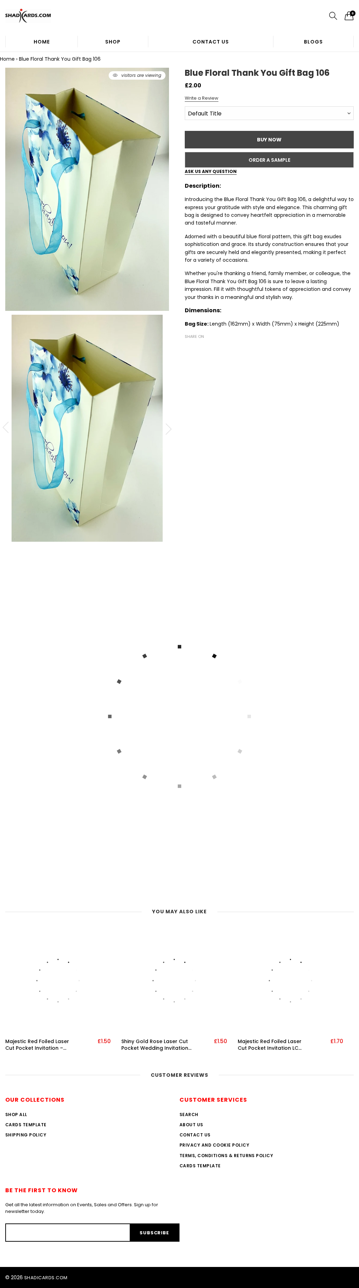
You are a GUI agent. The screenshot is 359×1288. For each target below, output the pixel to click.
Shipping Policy (25, 1135)
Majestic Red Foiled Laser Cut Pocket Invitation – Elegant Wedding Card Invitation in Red (37, 1045)
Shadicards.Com (46, 1277)
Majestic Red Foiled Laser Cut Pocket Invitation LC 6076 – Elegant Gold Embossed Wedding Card (270, 1045)
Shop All (16, 1114)
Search (189, 1114)
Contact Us (210, 41)
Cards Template (26, 1125)
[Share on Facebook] (189, 349)
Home (42, 41)
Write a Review (201, 98)
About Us (191, 1125)
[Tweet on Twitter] (199, 349)
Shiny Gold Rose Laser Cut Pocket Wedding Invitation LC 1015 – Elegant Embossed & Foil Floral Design (154, 1045)
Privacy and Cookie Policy (214, 1145)
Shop (113, 41)
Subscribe (154, 1232)
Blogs (313, 41)
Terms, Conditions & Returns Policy (226, 1156)
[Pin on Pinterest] (210, 349)
